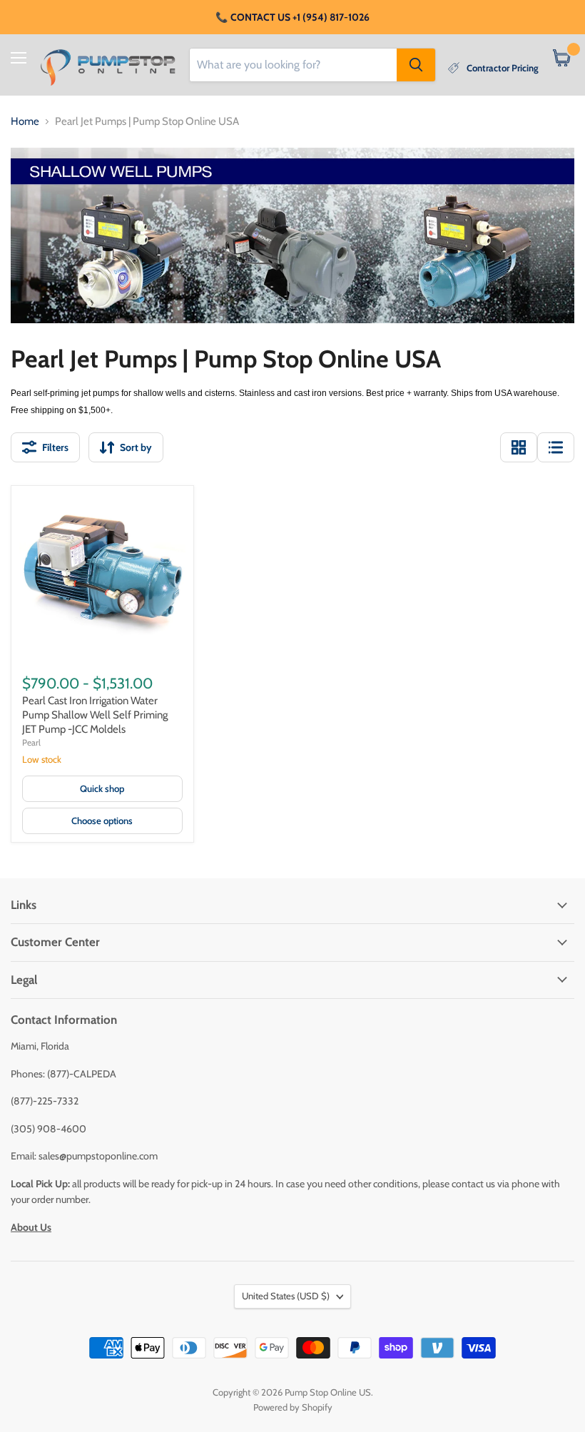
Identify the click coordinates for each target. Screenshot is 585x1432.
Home (25, 122)
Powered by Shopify (292, 1407)
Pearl (31, 742)
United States (286, 1295)
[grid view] (518, 447)
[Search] (416, 65)
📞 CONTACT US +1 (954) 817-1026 (292, 17)
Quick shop (102, 788)
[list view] (555, 447)
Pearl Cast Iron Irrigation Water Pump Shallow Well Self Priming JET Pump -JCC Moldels (95, 714)
